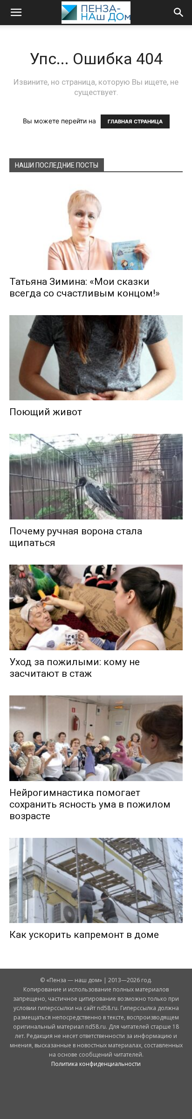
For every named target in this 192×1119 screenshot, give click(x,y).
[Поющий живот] (96, 358)
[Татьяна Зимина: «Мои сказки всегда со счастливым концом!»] (96, 227)
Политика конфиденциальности (96, 1064)
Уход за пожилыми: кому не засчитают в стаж (74, 667)
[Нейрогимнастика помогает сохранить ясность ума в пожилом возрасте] (96, 738)
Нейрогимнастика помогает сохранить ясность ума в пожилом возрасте (90, 804)
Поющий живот (45, 412)
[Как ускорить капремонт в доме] (96, 881)
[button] (16, 12)
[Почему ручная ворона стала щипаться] (96, 476)
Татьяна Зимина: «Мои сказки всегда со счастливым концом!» (84, 287)
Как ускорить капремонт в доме (84, 934)
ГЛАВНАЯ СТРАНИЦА (135, 121)
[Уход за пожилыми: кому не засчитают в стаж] (96, 607)
